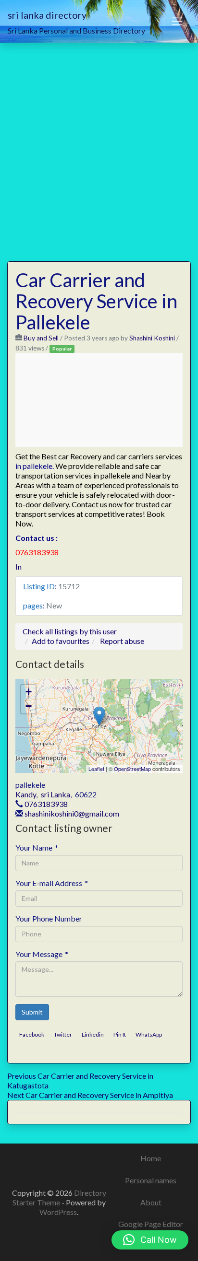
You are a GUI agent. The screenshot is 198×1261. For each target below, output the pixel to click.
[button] (149, 1239)
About (150, 1202)
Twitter (63, 1034)
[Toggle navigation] (177, 21)
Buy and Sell (41, 338)
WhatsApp (149, 1034)
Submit (32, 1012)
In (18, 566)
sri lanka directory (47, 15)
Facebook (31, 1034)
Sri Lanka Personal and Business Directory (76, 30)
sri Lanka (55, 794)
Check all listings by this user (70, 631)
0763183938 (46, 803)
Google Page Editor (150, 1223)
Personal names (150, 1180)
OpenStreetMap (132, 768)
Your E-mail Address (51, 882)
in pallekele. (34, 465)
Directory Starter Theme (59, 1197)
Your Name (36, 847)
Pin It (119, 1034)
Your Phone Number (48, 918)
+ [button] (28, 692)
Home (150, 1158)
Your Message (41, 953)
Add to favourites (60, 640)
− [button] (28, 706)
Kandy (25, 794)
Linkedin (93, 1034)
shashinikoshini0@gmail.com (72, 813)
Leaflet (96, 768)
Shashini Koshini (152, 338)
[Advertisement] (99, 146)
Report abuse (122, 640)
